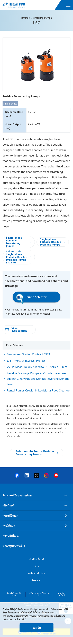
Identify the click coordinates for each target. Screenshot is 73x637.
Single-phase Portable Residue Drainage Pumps (50, 242)
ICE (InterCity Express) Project (26, 360)
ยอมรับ (36, 627)
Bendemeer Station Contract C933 (28, 354)
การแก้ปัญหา (10, 515)
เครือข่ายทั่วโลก (36, 573)
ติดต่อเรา (36, 580)
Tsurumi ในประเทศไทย (17, 495)
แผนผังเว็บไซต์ (61, 594)
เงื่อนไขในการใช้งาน (14, 594)
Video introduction (19, 329)
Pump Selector (36, 297)
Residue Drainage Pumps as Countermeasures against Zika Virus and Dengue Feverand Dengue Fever (38, 378)
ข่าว (36, 566)
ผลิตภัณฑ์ (8, 505)
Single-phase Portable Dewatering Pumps (14, 242)
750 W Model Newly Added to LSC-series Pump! (37, 367)
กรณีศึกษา (9, 526)
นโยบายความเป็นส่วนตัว (39, 594)
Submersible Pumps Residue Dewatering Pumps (35, 452)
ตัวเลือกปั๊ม (34, 559)
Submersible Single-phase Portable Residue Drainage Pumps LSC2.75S (16, 257)
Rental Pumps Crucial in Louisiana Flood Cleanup (38, 390)
